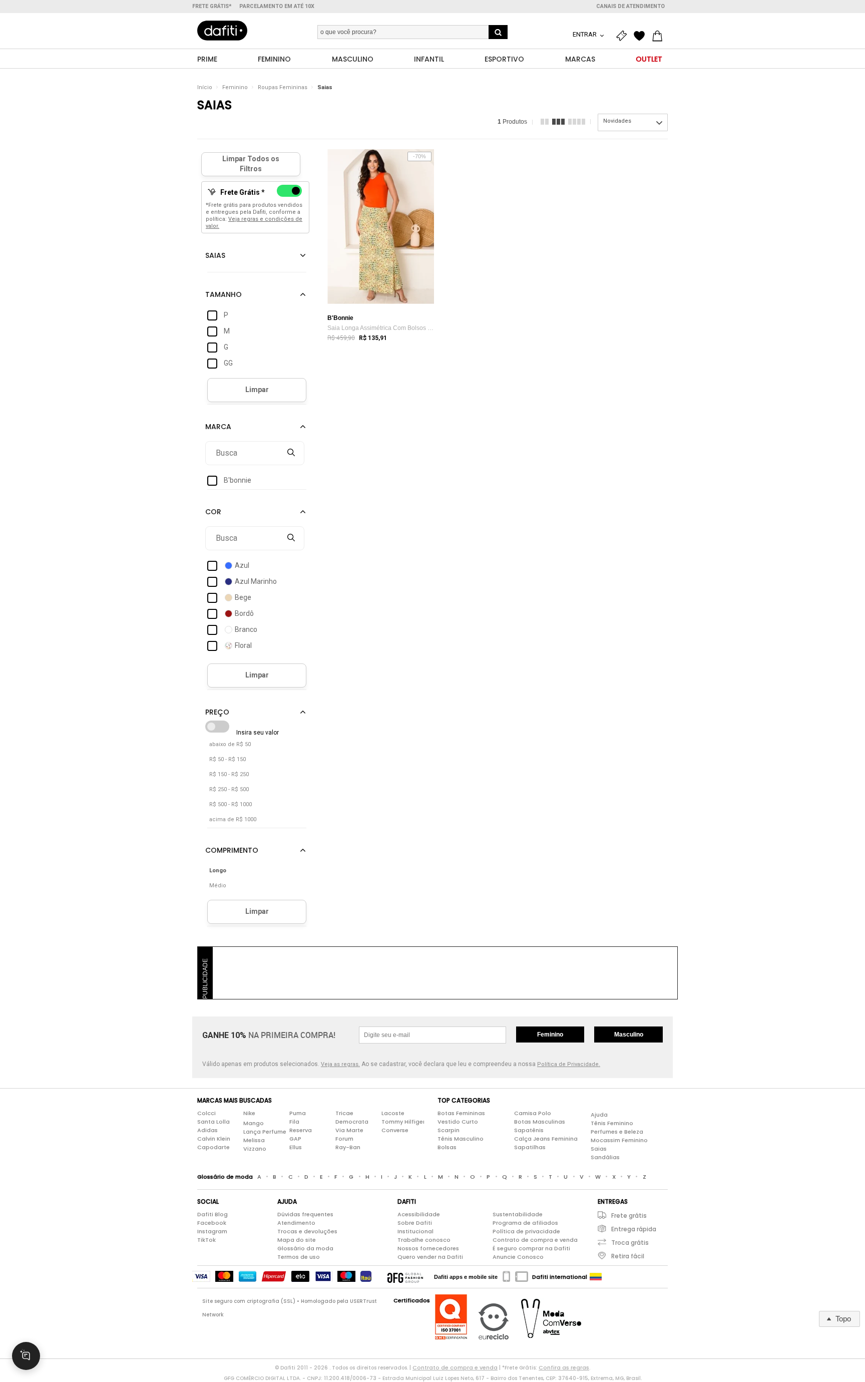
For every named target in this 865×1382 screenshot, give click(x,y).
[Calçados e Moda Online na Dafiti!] (222, 31)
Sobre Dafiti (414, 1222)
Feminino (235, 87)
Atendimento (296, 1222)
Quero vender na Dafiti (430, 1256)
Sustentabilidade (518, 1214)
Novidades (617, 121)
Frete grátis (629, 1215)
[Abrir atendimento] (26, 1356)
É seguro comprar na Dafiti (531, 1248)
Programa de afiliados (525, 1222)
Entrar (585, 34)
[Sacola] (660, 36)
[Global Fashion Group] (405, 1277)
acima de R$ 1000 (232, 819)
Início (204, 87)
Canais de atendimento (630, 6)
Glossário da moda (305, 1248)
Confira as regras (564, 1367)
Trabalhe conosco (424, 1239)
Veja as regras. (340, 1064)
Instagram (212, 1231)
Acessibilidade (418, 1214)
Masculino (628, 1034)
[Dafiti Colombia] (596, 1277)
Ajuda (599, 1114)
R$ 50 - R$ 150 (227, 759)
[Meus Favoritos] (642, 36)
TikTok (206, 1239)
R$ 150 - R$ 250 (229, 774)
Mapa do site (296, 1239)
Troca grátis (630, 1242)
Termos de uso (298, 1256)
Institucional (415, 1231)
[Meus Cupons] (624, 36)
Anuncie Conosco (518, 1256)
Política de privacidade (526, 1231)
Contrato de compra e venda (535, 1239)
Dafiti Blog (212, 1214)
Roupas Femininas (282, 87)
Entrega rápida (633, 1229)
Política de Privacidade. (568, 1064)
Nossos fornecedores (428, 1248)
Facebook (211, 1222)
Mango (253, 1123)
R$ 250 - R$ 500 (229, 789)
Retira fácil (627, 1256)
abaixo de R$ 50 (230, 744)
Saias (324, 87)
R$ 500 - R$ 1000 (230, 804)
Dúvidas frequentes (305, 1214)
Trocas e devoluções (307, 1231)
